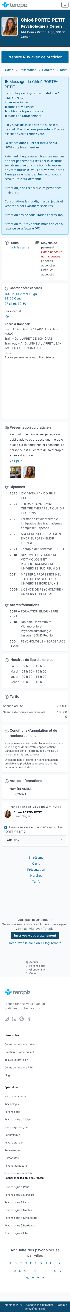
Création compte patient (19, 1052)
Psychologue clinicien (17, 1119)
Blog (7, 1075)
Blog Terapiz (52, 943)
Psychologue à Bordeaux (19, 1225)
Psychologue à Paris (16, 1187)
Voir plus (16, 461)
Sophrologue (12, 1134)
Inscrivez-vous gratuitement (35, 935)
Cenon (33, 973)
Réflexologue (12, 1150)
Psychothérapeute (15, 1165)
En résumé (36, 857)
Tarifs (63, 70)
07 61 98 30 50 (15, 303)
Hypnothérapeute (15, 1096)
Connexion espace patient (20, 1044)
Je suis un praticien (16, 1059)
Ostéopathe (11, 1157)
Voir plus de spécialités (18, 1173)
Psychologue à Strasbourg (20, 1217)
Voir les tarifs (19, 247)
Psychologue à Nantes (18, 1210)
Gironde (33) (37, 969)
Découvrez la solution (24, 943)
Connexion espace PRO (18, 1067)
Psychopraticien (14, 1142)
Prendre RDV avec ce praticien (35, 57)
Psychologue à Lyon (16, 1202)
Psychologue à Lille (16, 1233)
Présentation (27, 70)
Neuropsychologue (16, 1127)
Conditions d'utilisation (40, 1304)
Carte (9, 70)
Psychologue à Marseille (19, 1194)
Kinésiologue (12, 1104)
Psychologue (37, 965)
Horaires (48, 70)
